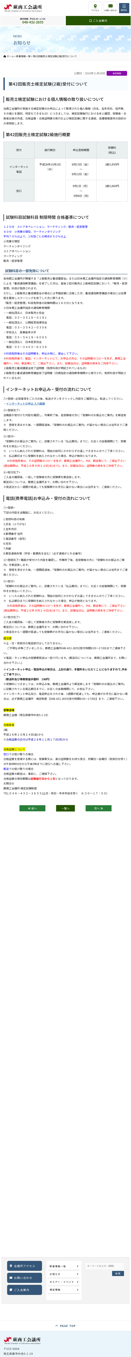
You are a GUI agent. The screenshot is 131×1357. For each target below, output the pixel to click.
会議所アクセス (24, 1266)
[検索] (118, 1265)
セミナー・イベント (62, 1282)
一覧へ (65, 808)
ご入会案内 (99, 21)
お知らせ (55, 1274)
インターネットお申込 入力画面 (25, 403)
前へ (34, 808)
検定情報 (55, 1289)
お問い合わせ (23, 1278)
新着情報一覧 (58, 1266)
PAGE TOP (68, 1326)
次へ (97, 808)
